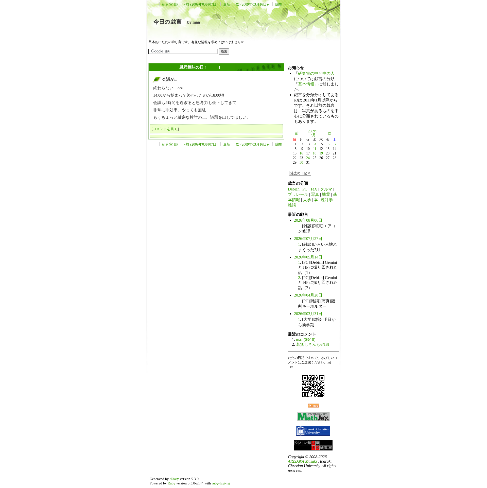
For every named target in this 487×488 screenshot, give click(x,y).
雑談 (292, 205)
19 (321, 153)
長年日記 (212, 67)
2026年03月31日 (308, 313)
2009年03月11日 (164, 67)
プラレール (298, 194)
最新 (226, 4)
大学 (307, 200)
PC (304, 189)
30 (301, 162)
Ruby (171, 483)
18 (314, 153)
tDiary (174, 479)
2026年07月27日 (308, 238)
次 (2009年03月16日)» (253, 4)
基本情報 (306, 84)
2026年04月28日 (308, 295)
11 (314, 149)
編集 (278, 4)
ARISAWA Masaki (302, 461)
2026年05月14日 (308, 257)
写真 (315, 194)
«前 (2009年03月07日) (201, 4)
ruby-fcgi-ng (221, 483)
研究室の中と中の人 (316, 73)
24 (308, 158)
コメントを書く (165, 129)
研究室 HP (170, 4)
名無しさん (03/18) (312, 344)
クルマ (326, 189)
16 (301, 153)
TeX (313, 189)
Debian (294, 189)
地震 (326, 194)
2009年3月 (313, 133)
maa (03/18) (305, 339)
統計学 (327, 200)
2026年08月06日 (308, 220)
